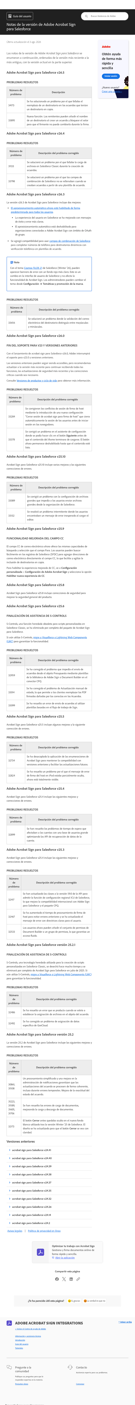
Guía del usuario (21, 1344)
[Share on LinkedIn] (71, 1280)
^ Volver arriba (125, 1322)
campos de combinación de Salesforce (69, 241)
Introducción (20, 1340)
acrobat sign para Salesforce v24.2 (31, 1223)
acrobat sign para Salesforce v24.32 (31, 1198)
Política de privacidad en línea (44, 1230)
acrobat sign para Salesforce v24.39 (32, 1166)
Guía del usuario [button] (22, 16)
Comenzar (80, 1384)
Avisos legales (14, 1230)
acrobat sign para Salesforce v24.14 (31, 1215)
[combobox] (104, 16)
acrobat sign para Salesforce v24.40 (32, 1158)
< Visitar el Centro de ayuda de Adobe (30, 1329)
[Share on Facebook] (57, 1280)
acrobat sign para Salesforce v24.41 (31, 1150)
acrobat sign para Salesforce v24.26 (32, 1206)
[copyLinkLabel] (78, 1280)
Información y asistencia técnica (28, 1336)
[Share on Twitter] (64, 1280)
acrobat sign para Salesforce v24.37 (31, 1182)
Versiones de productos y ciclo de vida (37, 380)
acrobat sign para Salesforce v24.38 (31, 1174)
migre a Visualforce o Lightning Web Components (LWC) (61, 974)
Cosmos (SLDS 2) (33, 268)
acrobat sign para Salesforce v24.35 (31, 1190)
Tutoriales (19, 1348)
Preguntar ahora (21, 1384)
